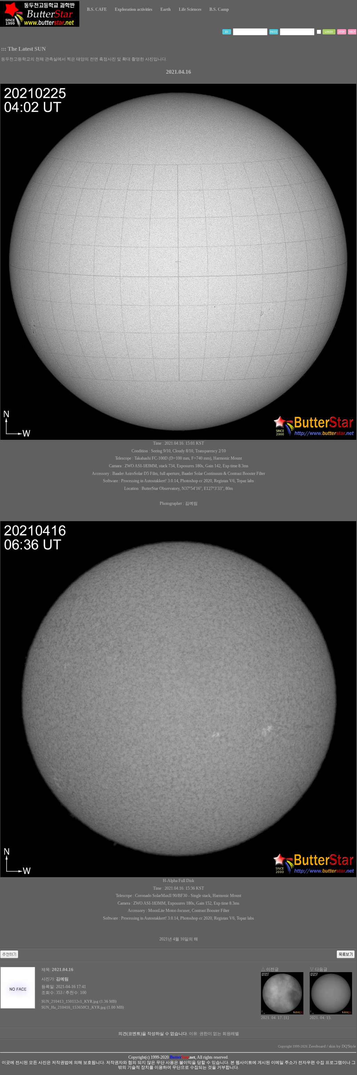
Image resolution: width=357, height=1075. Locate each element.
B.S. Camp (219, 9)
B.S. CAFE (97, 9)
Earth (165, 9)
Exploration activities (133, 9)
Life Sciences (190, 9)
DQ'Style (349, 1046)
